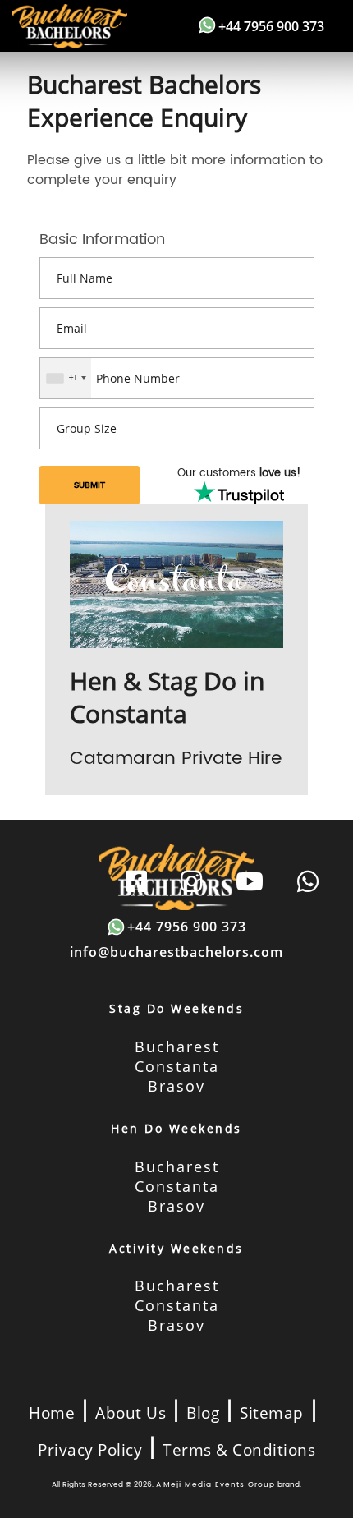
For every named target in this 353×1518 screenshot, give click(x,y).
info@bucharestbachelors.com (176, 952)
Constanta (177, 1066)
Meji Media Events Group (219, 1485)
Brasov (176, 1086)
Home (52, 1413)
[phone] (308, 882)
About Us (130, 1413)
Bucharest (177, 1046)
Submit (89, 485)
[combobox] (65, 378)
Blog (202, 1413)
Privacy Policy (90, 1450)
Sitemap (272, 1413)
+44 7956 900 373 (271, 26)
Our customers (238, 474)
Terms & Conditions (239, 1450)
